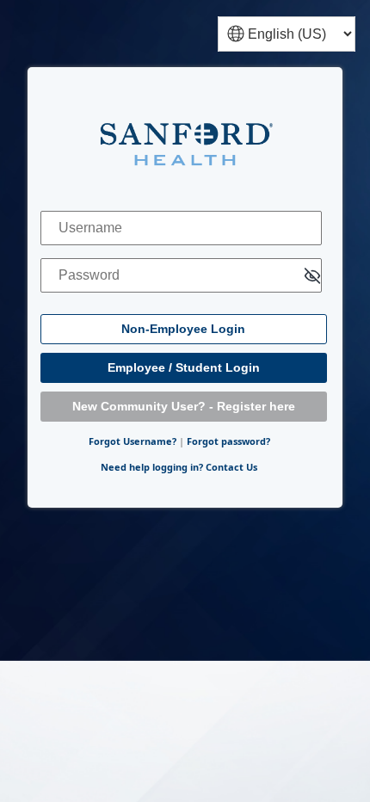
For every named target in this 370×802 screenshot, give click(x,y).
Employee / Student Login (184, 367)
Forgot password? (228, 441)
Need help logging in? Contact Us (179, 466)
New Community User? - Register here (183, 406)
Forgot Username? (132, 441)
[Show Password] (312, 277)
